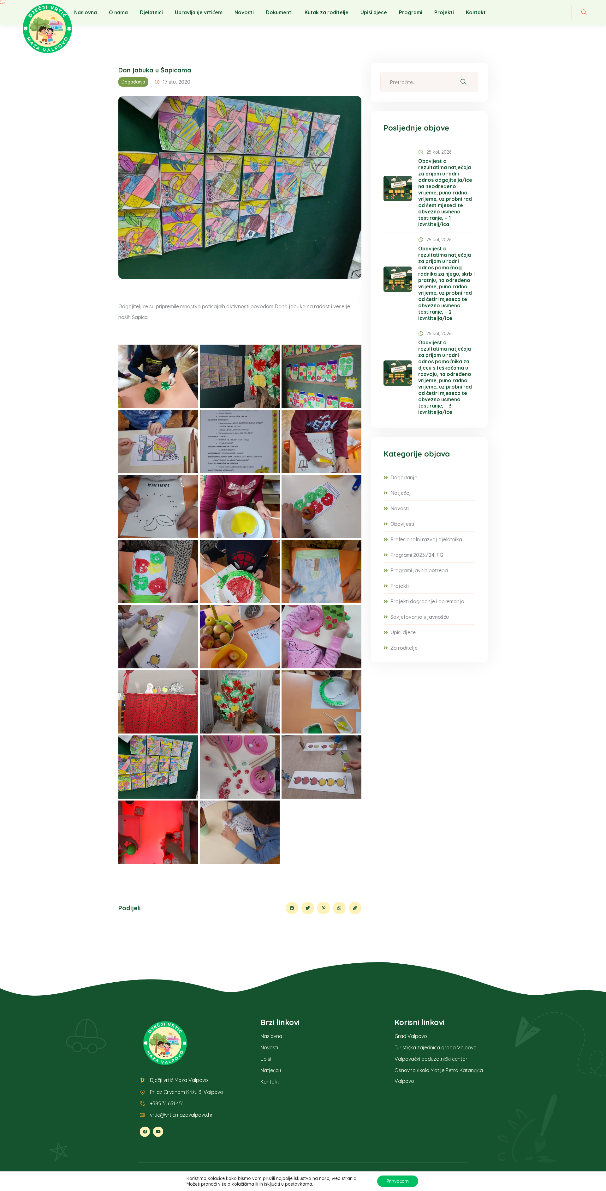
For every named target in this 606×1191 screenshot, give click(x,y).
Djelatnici (151, 12)
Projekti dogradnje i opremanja (427, 601)
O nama (118, 12)
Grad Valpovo (411, 1036)
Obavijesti (402, 524)
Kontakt (476, 12)
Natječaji (270, 1070)
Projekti (444, 12)
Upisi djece (373, 12)
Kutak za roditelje (326, 12)
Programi (410, 12)
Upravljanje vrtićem (199, 12)
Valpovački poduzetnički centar (431, 1059)
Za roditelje (404, 648)
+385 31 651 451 (167, 1103)
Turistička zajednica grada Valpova (436, 1047)
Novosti (244, 12)
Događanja (133, 82)
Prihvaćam (398, 1181)
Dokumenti (279, 12)
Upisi (265, 1059)
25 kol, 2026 (438, 152)
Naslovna (85, 12)
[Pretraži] (463, 82)
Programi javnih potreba (419, 570)
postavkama (298, 1184)
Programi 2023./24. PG (416, 555)
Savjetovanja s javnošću (419, 617)
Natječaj (400, 493)
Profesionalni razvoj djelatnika (426, 539)
